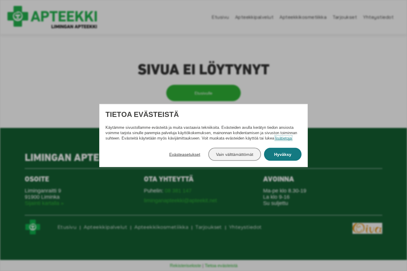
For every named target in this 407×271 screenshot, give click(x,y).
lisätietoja (283, 138)
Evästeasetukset (184, 154)
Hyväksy (282, 154)
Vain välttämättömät (234, 154)
